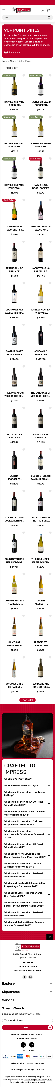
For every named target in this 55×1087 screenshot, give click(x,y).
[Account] (42, 10)
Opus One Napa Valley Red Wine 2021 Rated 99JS (14, 311)
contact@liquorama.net (34, 1079)
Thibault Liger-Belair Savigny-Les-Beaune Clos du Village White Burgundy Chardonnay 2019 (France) (40, 561)
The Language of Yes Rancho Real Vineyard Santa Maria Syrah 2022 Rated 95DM (14, 395)
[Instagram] (30, 977)
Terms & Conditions (35, 1063)
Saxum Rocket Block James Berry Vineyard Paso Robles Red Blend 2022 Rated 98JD (14, 353)
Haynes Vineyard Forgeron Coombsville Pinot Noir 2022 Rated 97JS (41, 104)
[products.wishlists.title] (23, 75)
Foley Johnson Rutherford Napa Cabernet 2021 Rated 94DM (41, 519)
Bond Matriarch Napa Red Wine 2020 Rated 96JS (14, 561)
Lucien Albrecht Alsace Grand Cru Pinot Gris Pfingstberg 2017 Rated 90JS (40, 602)
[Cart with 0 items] (49, 10)
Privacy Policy (17, 1063)
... (28, 2)
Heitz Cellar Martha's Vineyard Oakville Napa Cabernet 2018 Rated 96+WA (14, 436)
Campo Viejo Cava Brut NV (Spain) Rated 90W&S (14, 228)
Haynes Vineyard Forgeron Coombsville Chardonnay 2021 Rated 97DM (14, 145)
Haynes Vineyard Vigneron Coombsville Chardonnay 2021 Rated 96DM (41, 145)
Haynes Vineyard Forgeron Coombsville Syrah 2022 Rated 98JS (14, 187)
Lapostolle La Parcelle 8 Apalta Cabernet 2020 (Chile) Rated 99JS (41, 270)
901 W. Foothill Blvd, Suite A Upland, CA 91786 (27, 956)
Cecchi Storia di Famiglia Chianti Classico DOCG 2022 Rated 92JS (41, 478)
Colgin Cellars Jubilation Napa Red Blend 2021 (14, 519)
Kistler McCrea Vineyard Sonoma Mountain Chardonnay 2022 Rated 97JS (41, 311)
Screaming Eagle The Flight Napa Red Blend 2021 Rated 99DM (40, 353)
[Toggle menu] (3, 10)
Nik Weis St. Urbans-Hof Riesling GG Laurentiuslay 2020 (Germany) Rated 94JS (14, 644)
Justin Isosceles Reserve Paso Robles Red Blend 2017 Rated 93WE (14, 478)
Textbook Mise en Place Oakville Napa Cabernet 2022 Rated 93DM (14, 270)
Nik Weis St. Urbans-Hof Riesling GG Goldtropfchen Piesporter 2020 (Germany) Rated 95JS (41, 644)
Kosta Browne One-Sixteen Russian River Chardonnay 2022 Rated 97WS (41, 686)
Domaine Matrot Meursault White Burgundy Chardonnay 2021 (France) (14, 602)
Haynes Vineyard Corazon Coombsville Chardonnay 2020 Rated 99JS (14, 104)
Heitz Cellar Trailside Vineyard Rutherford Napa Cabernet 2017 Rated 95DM (40, 436)
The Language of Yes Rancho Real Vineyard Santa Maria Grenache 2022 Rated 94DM (41, 395)
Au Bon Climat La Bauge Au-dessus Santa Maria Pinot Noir (41, 228)
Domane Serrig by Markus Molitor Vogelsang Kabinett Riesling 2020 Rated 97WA (14, 686)
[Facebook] (24, 977)
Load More (27, 700)
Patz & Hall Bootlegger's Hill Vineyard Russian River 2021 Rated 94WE (41, 187)
